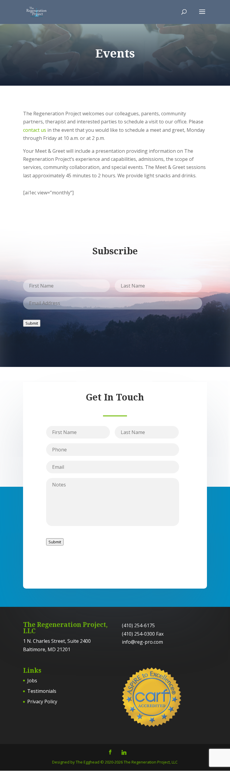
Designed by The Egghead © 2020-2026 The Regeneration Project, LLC (115, 762)
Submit (31, 323)
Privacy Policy (42, 701)
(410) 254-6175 (138, 625)
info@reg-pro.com (142, 642)
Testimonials (41, 691)
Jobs (32, 680)
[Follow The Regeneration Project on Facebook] (110, 753)
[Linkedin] (124, 752)
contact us (34, 130)
